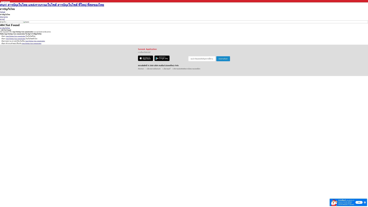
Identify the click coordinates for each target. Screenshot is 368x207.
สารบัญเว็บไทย (5, 28)
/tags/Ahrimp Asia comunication (15, 36)
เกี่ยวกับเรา (141, 69)
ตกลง (359, 202)
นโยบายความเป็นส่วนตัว (342, 204)
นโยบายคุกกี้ (351, 204)
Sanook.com (6, 1)
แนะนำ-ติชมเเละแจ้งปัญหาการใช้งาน (202, 59)
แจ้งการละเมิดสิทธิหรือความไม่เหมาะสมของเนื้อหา (186, 69)
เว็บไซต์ (2, 12)
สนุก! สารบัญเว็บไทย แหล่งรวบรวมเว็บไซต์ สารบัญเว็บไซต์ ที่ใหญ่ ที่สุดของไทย (52, 5)
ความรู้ (2, 19)
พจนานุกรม (4, 17)
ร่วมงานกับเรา (223, 59)
